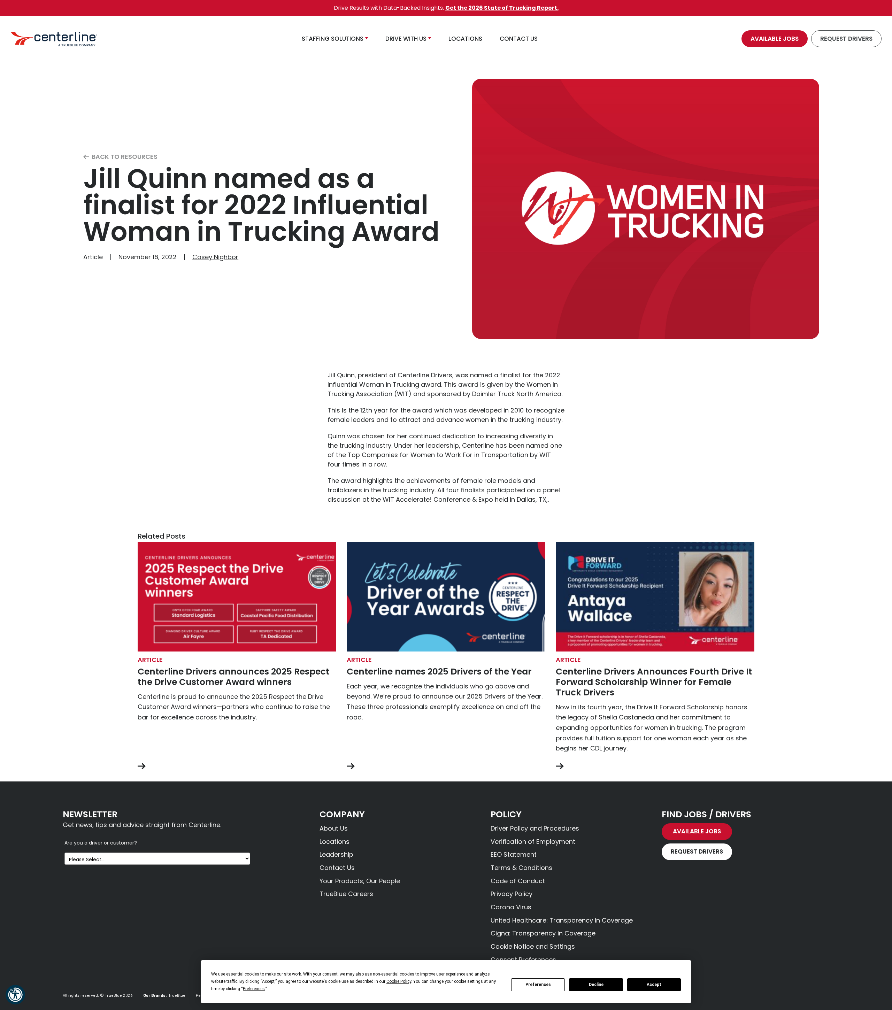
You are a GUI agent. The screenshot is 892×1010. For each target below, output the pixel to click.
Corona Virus (511, 907)
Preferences (538, 984)
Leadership (336, 854)
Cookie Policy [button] (398, 981)
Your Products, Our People (360, 881)
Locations (334, 841)
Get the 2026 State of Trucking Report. (502, 8)
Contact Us (337, 867)
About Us (334, 828)
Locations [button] (465, 38)
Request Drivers (846, 38)
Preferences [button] (254, 988)
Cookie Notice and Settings (533, 946)
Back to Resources (123, 157)
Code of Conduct (518, 881)
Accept (654, 984)
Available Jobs (775, 38)
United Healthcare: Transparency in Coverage (562, 920)
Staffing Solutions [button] (332, 38)
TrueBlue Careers (346, 893)
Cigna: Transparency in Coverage (543, 933)
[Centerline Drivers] (54, 38)
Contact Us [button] (519, 38)
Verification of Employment (533, 841)
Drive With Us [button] (405, 38)
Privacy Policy (511, 893)
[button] (15, 994)
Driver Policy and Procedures (535, 828)
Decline (596, 984)
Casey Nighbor (215, 257)
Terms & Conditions (521, 867)
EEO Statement (514, 854)
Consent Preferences (523, 959)
